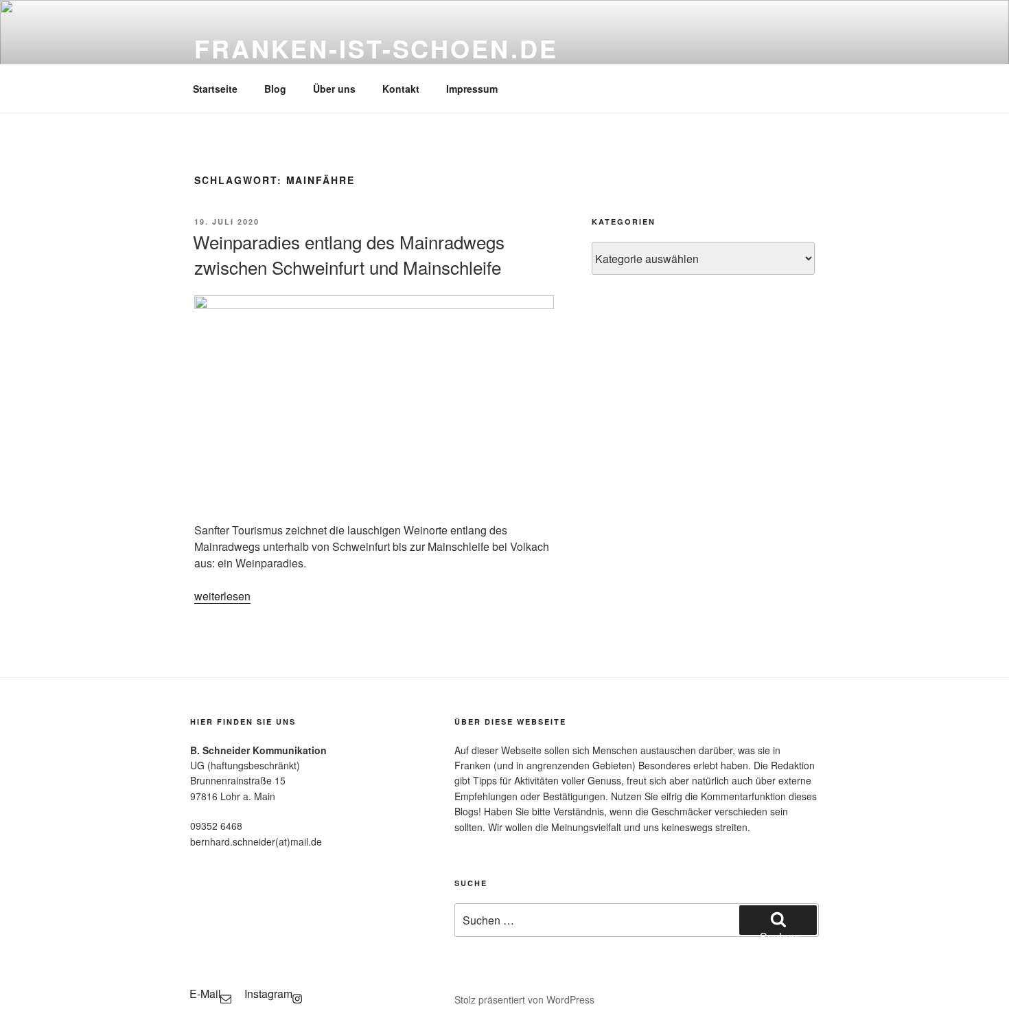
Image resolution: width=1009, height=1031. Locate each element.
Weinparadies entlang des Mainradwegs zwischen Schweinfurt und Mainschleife (349, 254)
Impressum (472, 88)
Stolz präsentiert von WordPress (524, 999)
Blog (275, 88)
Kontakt (400, 88)
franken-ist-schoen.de (375, 48)
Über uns (334, 88)
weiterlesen (222, 596)
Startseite (215, 88)
